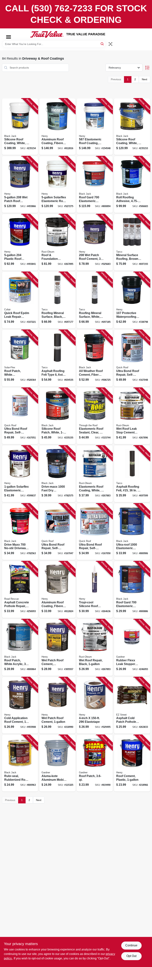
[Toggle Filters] (147, 68)
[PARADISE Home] (47, 34)
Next (144, 79)
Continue (131, 945)
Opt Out (131, 956)
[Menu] (8, 37)
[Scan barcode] (110, 44)
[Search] (102, 44)
